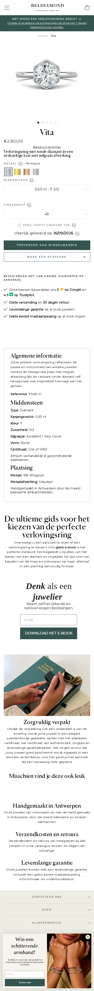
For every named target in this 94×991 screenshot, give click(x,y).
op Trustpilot (24, 295)
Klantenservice (47, 922)
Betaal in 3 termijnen (47, 146)
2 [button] (42, 123)
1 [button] (38, 123)
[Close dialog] (87, 937)
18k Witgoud (8, 172)
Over (46, 909)
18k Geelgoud (17, 172)
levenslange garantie (71, 869)
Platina (36, 172)
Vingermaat (15, 205)
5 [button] (55, 123)
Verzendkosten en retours (29, 841)
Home (42, 35)
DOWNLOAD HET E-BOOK (48, 633)
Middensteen (16, 180)
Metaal (22, 163)
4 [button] (51, 123)
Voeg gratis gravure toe (46, 225)
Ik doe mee (25, 982)
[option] (47, 80)
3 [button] (47, 123)
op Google (72, 290)
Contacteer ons (47, 897)
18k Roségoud (26, 172)
